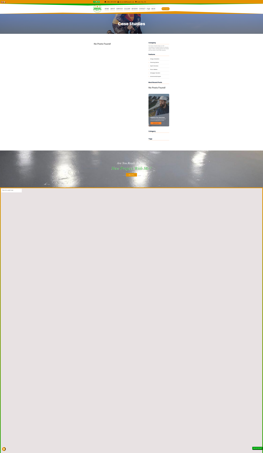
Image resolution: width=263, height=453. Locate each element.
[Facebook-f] (94, 2)
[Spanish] (4, 2)
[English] (2, 2)
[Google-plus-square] (96, 2)
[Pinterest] (99, 2)
